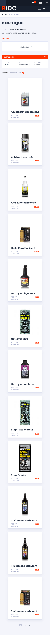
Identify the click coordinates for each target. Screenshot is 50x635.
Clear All (5, 73)
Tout (4, 29)
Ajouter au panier (31, 115)
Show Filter (24, 46)
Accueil (5, 14)
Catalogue (9, 57)
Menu (45, 9)
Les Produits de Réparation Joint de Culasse (20, 33)
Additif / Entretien (18, 29)
